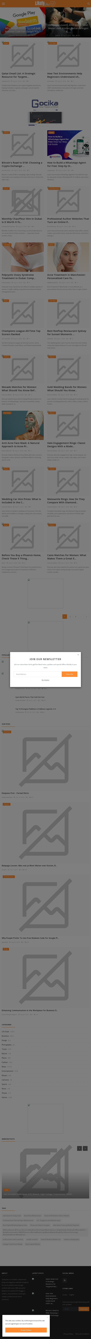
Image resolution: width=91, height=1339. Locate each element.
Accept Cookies (26, 1330)
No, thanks (45, 680)
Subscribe (69, 674)
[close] (78, 655)
